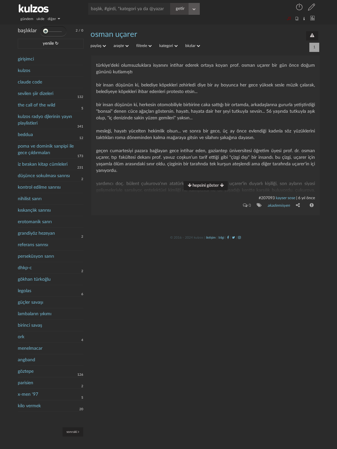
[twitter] (233, 237)
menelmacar (30, 348)
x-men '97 (28, 394)
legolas (24, 291)
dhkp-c (25, 268)
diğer (52, 19)
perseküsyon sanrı (36, 256)
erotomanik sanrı (35, 222)
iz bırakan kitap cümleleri (42, 164)
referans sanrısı (33, 245)
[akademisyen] (258, 205)
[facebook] (228, 237)
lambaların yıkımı (34, 314)
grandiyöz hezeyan (36, 233)
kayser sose (285, 198)
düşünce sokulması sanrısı (44, 176)
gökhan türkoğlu (34, 279)
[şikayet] (311, 205)
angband (26, 360)
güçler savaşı (30, 302)
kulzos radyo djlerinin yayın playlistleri (45, 120)
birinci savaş (30, 325)
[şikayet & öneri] (312, 35)
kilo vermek (29, 406)
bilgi (221, 237)
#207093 (267, 198)
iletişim (211, 237)
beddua (25, 134)
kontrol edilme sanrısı (39, 187)
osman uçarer (114, 34)
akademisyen (279, 205)
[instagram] (239, 237)
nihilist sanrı (29, 199)
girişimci (26, 59)
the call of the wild (36, 105)
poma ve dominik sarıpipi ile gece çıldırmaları (46, 149)
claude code (30, 82)
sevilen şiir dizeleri (35, 93)
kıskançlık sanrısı (34, 210)
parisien (25, 383)
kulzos (24, 70)
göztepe (26, 371)
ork (21, 337)
